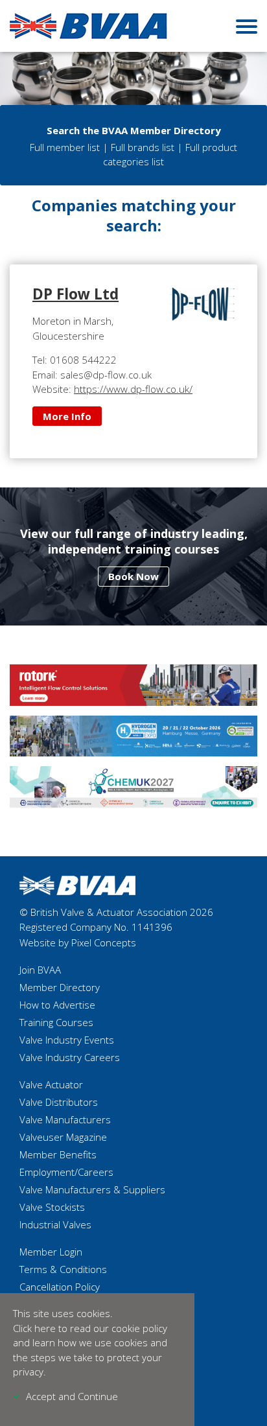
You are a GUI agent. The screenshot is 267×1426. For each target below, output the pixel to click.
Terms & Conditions (63, 1269)
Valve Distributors (58, 1101)
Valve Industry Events (66, 1039)
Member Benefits (58, 1154)
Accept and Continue (72, 1396)
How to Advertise (57, 1004)
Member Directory (59, 987)
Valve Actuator (51, 1084)
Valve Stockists (52, 1206)
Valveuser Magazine (63, 1136)
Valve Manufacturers (65, 1119)
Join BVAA (40, 969)
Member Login (50, 1251)
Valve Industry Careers (69, 1057)
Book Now (133, 576)
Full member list (65, 147)
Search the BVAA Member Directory (134, 130)
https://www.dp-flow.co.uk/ (133, 388)
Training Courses (56, 1022)
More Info (67, 416)
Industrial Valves (55, 1224)
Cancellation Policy (59, 1286)
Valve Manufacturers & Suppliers (92, 1189)
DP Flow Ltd (75, 294)
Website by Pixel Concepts (77, 942)
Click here (34, 1328)
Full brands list (142, 147)
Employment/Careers (66, 1171)
